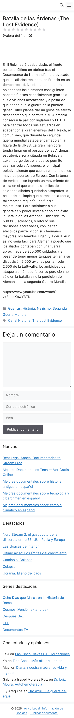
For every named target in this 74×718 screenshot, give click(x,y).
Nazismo (44, 308)
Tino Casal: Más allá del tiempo (37, 661)
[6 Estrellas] (26, 29)
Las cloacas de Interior (21, 546)
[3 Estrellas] (13, 29)
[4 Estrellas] (18, 29)
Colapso (9, 567)
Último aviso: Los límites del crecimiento (35, 553)
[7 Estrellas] (31, 29)
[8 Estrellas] (35, 29)
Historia (29, 308)
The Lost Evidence (47, 320)
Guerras (14, 308)
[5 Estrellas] (22, 29)
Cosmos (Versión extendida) (25, 609)
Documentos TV (15, 630)
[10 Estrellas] (44, 29)
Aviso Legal (32, 708)
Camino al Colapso (17, 560)
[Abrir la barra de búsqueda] (62, 5)
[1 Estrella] (5, 29)
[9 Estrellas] (39, 29)
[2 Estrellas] (9, 29)
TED (6, 623)
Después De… (14, 616)
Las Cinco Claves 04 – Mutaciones (42, 654)
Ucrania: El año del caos (22, 573)
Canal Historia (19, 320)
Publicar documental (44, 713)
